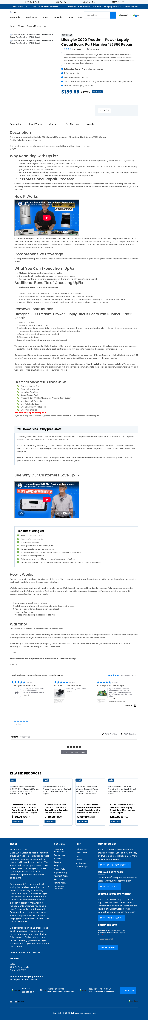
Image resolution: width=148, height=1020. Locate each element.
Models (90, 124)
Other (70, 17)
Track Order (71, 7)
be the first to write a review (74, 752)
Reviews (57, 858)
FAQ (78, 856)
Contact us (97, 7)
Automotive (15, 17)
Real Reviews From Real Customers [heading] (29, 675)
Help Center (81, 849)
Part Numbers (72, 124)
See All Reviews (55, 675)
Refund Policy (60, 883)
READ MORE (39, 953)
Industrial (58, 17)
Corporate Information (59, 850)
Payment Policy (61, 876)
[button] (133, 675)
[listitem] (29, 692)
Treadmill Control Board (36, 26)
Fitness (45, 17)
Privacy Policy (60, 869)
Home (12, 26)
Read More (70, 699)
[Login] (123, 15)
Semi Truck (91, 2)
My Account (81, 863)
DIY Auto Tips (82, 866)
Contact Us (128, 990)
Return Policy (60, 879)
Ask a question (94, 49)
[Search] (113, 15)
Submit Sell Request (109, 886)
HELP (80, 17)
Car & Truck (34, 2)
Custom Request (130, 7)
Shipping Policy (60, 872)
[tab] (109, 734)
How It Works (84, 7)
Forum (79, 859)
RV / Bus (63, 2)
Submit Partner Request (111, 918)
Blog (56, 865)
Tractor (121, 2)
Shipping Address (112, 7)
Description (16, 124)
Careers (57, 862)
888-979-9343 (20, 6)
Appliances (31, 17)
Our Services (59, 855)
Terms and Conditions (59, 887)
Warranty (54, 124)
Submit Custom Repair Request (114, 865)
